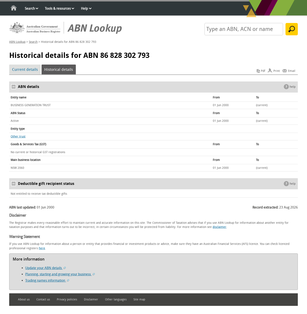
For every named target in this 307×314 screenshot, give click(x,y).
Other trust (18, 136)
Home (14, 8)
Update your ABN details (44, 268)
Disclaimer (91, 299)
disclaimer (219, 227)
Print (276, 71)
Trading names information (45, 280)
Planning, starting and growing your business (58, 274)
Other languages (116, 299)
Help (84, 8)
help (293, 87)
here (42, 248)
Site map (139, 299)
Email (291, 71)
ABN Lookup (17, 42)
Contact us (43, 299)
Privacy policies (67, 299)
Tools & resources (58, 8)
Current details (25, 69)
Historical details (58, 69)
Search (30, 8)
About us (24, 299)
